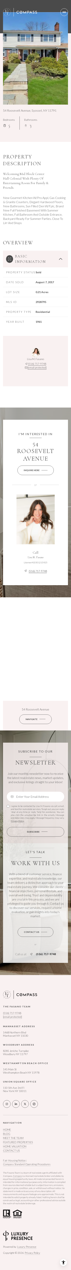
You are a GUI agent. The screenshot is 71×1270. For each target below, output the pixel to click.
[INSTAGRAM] (7, 1104)
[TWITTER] (25, 1104)
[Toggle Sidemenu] (64, 12)
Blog (6, 1133)
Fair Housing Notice (14, 1160)
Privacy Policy (17, 820)
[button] (35, 932)
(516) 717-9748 (37, 363)
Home (7, 1129)
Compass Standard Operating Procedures (27, 1164)
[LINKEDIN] (16, 1104)
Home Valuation (14, 1146)
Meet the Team (13, 1138)
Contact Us (11, 1150)
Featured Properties (18, 1142)
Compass (17, 1176)
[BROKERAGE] (34, 1104)
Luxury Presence (26, 1246)
